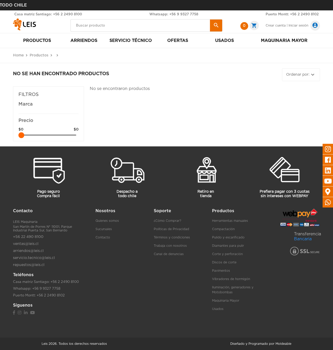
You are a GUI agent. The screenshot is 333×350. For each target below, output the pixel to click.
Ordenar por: (301, 75)
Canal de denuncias (169, 254)
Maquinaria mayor (284, 40)
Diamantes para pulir (228, 245)
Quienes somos (107, 220)
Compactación (223, 229)
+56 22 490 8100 (28, 237)
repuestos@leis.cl (28, 265)
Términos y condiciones (172, 237)
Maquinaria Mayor (225, 300)
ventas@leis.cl (26, 244)
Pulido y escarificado (228, 237)
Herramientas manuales (230, 220)
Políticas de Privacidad (171, 229)
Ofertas (177, 40)
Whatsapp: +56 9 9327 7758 (173, 14)
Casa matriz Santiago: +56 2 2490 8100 (48, 14)
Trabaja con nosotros (170, 245)
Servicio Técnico (131, 40)
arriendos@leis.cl (28, 251)
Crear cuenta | (277, 25)
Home (18, 55)
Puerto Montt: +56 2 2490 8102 (292, 14)
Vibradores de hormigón (231, 279)
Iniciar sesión (298, 25)
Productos (37, 40)
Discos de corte (224, 262)
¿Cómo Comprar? (167, 220)
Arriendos (84, 40)
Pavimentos (221, 270)
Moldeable (283, 343)
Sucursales (103, 229)
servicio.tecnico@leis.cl (34, 258)
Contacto (102, 237)
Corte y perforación (227, 254)
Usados (224, 40)
